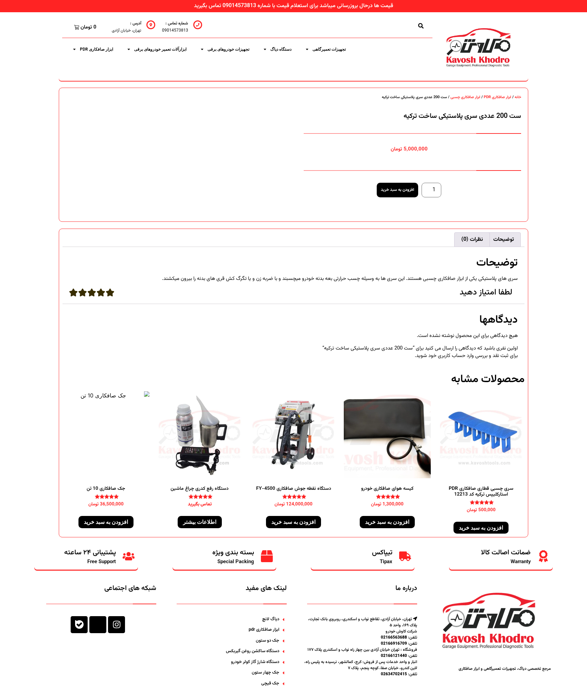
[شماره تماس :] (197, 24)
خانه (518, 97)
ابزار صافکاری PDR (96, 49)
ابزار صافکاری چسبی (465, 97)
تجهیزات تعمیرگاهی (329, 49)
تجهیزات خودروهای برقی (228, 49)
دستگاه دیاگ (280, 49)
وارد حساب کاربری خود (451, 356)
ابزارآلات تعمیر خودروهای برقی (160, 49)
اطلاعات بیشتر (199, 522)
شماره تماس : (176, 23)
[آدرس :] (150, 24)
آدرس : (135, 23)
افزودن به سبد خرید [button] (481, 527)
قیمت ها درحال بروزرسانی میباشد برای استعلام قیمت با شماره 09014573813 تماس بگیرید (293, 6)
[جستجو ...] (421, 25)
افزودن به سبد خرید (397, 190)
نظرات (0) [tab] (472, 239)
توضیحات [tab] (503, 239)
